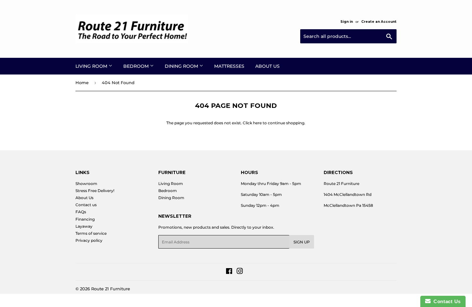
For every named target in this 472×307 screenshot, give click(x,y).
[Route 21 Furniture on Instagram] (240, 272)
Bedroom (136, 66)
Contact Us (446, 301)
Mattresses (229, 66)
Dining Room (182, 66)
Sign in (346, 22)
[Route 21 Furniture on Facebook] (229, 272)
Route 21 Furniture (110, 288)
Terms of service (91, 233)
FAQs (80, 211)
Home (82, 82)
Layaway (83, 226)
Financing (85, 219)
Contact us (86, 204)
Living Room (92, 66)
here (257, 122)
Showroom (86, 183)
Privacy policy (88, 240)
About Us (267, 66)
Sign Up (301, 242)
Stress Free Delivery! (94, 190)
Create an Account (379, 22)
